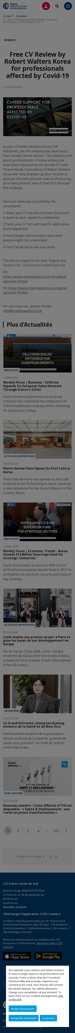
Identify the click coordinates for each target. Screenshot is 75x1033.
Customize (48, 1018)
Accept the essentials (23, 1018)
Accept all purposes (22, 1008)
